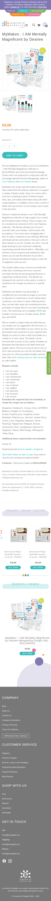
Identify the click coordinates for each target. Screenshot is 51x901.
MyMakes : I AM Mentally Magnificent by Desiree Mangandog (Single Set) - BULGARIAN (27, 641)
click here (42, 7)
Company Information (11, 720)
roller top (37, 357)
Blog (4, 706)
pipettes (29, 449)
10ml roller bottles (10, 454)
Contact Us (6, 716)
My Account (7, 799)
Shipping (6, 753)
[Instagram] (10, 861)
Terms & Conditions (10, 730)
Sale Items (6, 808)
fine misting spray (21, 357)
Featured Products (10, 772)
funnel (21, 449)
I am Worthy (25, 181)
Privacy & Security (9, 725)
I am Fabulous (8, 181)
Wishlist (5, 803)
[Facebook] (4, 861)
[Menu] (26, 25)
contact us (14, 7)
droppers (38, 449)
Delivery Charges (9, 758)
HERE (39, 311)
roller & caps (27, 454)
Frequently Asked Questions (14, 767)
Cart (4, 794)
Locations (34, 14)
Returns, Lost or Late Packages (15, 763)
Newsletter (6, 813)
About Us (6, 711)
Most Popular (7, 777)
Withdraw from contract (15, 736)
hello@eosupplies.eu (11, 835)
